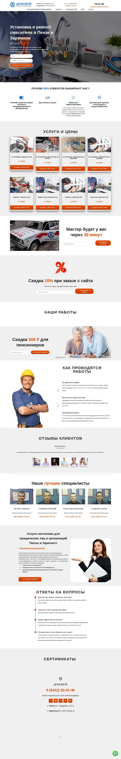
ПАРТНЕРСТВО (71, 9)
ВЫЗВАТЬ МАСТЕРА (21, 167)
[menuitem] (39, 9)
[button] (39, 9)
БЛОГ (83, 9)
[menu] (60, 9)
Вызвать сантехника (21, 65)
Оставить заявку (103, 243)
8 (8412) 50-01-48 (83, 388)
